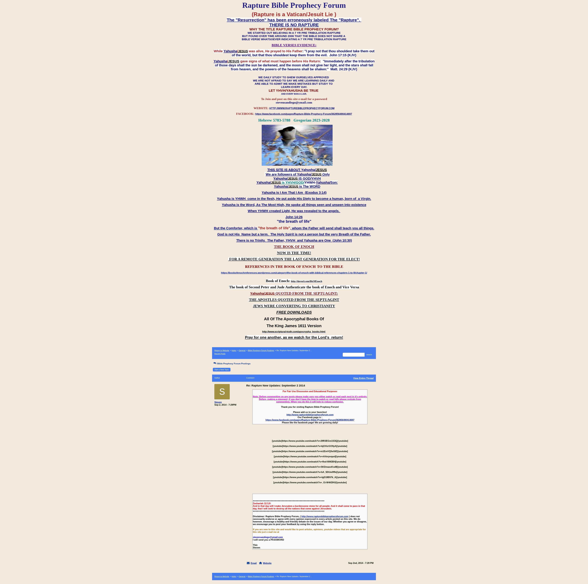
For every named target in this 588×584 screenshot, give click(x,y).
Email (254, 563)
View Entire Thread (363, 378)
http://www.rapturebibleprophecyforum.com (310, 414)
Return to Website (221, 350)
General (242, 350)
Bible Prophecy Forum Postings (261, 350)
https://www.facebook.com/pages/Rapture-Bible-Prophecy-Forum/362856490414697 (310, 420)
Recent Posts (219, 354)
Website (267, 563)
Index (234, 350)
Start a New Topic (221, 370)
